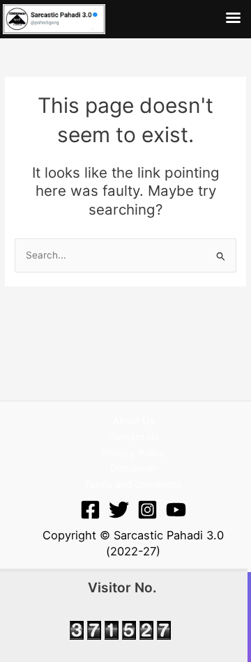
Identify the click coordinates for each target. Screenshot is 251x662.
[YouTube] (176, 510)
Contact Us (133, 436)
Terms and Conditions (133, 484)
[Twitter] (119, 510)
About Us (133, 420)
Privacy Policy (133, 453)
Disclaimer (133, 468)
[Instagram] (147, 510)
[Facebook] (90, 510)
